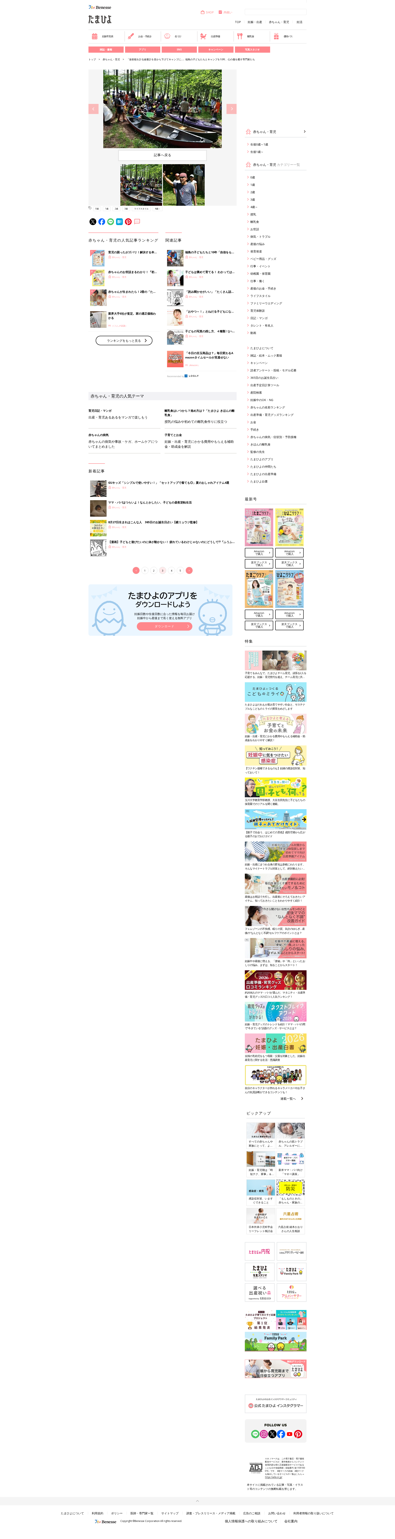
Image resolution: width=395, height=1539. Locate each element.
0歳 (97, 208)
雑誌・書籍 (106, 49)
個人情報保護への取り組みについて (251, 1521)
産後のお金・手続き (263, 288)
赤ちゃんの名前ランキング (267, 407)
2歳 (116, 208)
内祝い (228, 12)
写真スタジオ (252, 49)
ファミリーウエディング (266, 303)
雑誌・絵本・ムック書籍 (266, 355)
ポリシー (117, 1513)
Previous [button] (93, 109)
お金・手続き (145, 36)
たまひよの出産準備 (263, 474)
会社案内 (290, 1521)
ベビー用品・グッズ (263, 259)
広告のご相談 (251, 1513)
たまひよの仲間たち (263, 466)
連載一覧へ (288, 1098)
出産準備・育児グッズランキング (272, 415)
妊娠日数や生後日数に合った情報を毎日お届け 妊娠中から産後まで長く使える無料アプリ (164, 616)
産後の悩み (257, 244)
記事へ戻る (162, 155)
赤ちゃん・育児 (279, 22)
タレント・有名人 (261, 325)
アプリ (142, 49)
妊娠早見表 (107, 36)
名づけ (178, 36)
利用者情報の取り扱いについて (313, 1513)
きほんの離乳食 (260, 444)
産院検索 (256, 392)
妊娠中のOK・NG (261, 400)
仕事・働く (257, 281)
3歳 (126, 208)
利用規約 (97, 1513)
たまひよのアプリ (261, 459)
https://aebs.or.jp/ (273, 1477)
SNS (179, 49)
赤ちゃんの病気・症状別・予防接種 (273, 437)
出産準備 (215, 36)
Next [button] (232, 109)
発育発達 (256, 251)
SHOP (210, 12)
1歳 (106, 208)
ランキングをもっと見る (124, 340)
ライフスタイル (141, 208)
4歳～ (157, 208)
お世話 (254, 229)
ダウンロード (164, 626)
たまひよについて (261, 348)
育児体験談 (257, 311)
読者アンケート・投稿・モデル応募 (273, 370)
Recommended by (175, 376)
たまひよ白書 (259, 481)
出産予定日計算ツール (264, 385)
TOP (238, 22)
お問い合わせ (277, 1513)
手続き (254, 429)
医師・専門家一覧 (141, 1513)
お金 (253, 422)
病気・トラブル (260, 236)
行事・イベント (260, 266)
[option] (162, 109)
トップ (92, 59)
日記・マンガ (259, 318)
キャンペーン (215, 49)
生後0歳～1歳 (259, 144)
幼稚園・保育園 (260, 273)
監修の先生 (257, 452)
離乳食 (250, 36)
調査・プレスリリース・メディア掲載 (210, 1513)
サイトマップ (170, 1513)
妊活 (299, 22)
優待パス (288, 36)
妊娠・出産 (255, 22)
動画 (253, 333)
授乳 (253, 214)
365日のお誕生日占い (264, 378)
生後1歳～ (257, 152)
